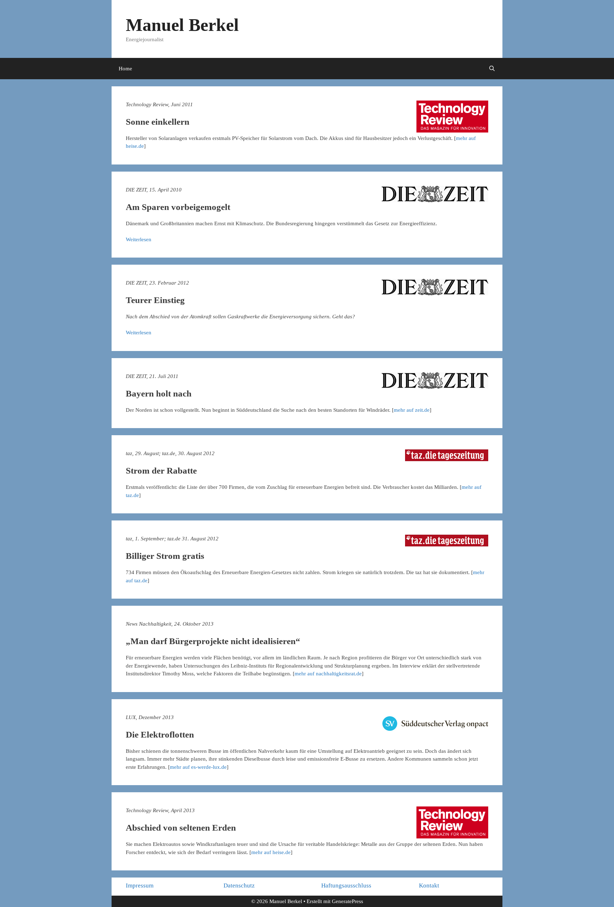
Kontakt (429, 885)
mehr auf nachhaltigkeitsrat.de (328, 673)
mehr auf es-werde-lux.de (198, 767)
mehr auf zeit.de (412, 410)
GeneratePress (347, 901)
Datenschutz (239, 885)
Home (125, 68)
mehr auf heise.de (271, 852)
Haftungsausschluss (346, 885)
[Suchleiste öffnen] (491, 68)
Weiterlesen (138, 239)
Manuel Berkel (182, 25)
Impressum (140, 885)
